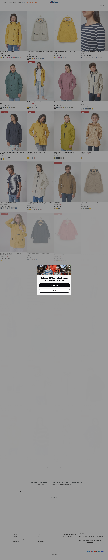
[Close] (69, 267)
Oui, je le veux (54, 285)
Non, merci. (54, 290)
